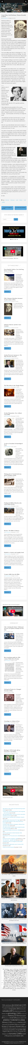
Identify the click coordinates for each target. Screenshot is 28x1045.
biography (14, 1009)
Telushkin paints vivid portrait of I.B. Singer (11, 820)
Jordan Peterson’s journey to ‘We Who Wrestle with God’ (13, 355)
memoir (22, 1022)
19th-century (8, 1005)
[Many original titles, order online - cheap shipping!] (14, 232)
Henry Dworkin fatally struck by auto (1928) (11, 830)
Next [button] (24, 232)
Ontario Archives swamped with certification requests (13, 817)
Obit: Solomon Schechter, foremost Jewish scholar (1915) (13, 299)
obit (21, 1026)
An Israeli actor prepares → (20, 208)
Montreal (5, 1024)
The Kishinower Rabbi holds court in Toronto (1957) (13, 844)
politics (14, 1030)
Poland (7, 1030)
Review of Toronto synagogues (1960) (10, 838)
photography (14, 1028)
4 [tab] (15, 239)
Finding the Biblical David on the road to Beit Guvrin (13, 503)
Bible (6, 1009)
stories (23, 1031)
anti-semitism (7, 1007)
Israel (17, 200)
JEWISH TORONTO (14, 1020)
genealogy (14, 1013)
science (12, 1031)
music (19, 1024)
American (7, 200)
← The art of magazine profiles (7, 208)
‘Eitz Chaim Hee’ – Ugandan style (9, 840)
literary (21, 200)
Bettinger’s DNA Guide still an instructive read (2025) (12, 750)
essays (5, 1013)
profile (3, 202)
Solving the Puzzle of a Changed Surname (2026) (12, 841)
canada (8, 1011)
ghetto (5, 1015)
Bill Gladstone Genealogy (13, 1041)
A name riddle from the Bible (12, 574)
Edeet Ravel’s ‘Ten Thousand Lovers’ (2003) (11, 835)
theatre (5, 1034)
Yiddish (19, 1036)
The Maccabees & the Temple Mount (14, 385)
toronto (15, 1033)
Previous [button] (4, 232)
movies (13, 1024)
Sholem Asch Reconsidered (8, 847)
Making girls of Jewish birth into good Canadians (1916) (12, 474)
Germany (23, 1013)
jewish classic (21, 1018)
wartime (11, 1036)
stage (17, 1031)
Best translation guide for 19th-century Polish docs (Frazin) (12, 658)
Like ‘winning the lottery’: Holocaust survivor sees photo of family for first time (14, 628)
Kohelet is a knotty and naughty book (14, 552)
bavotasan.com (21, 1043)
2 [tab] (12, 239)
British (23, 1009)
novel (25, 200)
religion (5, 1031)
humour (7, 1018)
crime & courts (20, 1011)
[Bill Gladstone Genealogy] (14, 7)
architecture (18, 1007)
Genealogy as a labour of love (12, 721)
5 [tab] (17, 239)
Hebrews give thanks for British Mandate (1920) (12, 832)
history (13, 1015)
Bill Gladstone (5, 18)
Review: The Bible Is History (11, 530)
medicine (15, 1022)
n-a (5, 272)
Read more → (7, 291)
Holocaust (12, 200)
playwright (20, 1028)
